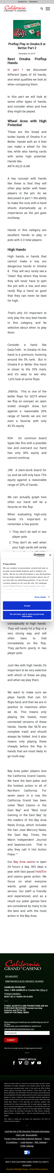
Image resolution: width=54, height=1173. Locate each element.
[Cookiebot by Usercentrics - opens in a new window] (34, 555)
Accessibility (31, 1135)
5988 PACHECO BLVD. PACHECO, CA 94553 (24, 981)
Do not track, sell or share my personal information (27, 615)
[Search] (40, 9)
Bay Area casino (24, 862)
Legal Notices (26, 1142)
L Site (27, 1146)
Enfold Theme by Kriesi (39, 1169)
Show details (40, 597)
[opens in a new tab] (15, 1064)
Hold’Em (40, 871)
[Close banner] (50, 555)
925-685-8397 (11, 976)
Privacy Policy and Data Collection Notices (23, 1139)
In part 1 (15, 69)
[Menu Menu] (46, 9)
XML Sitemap (40, 1142)
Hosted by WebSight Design (17, 1169)
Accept (27, 606)
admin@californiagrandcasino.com (19, 1029)
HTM (22, 1146)
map (32, 1146)
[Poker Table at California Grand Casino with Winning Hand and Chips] (27, 29)
